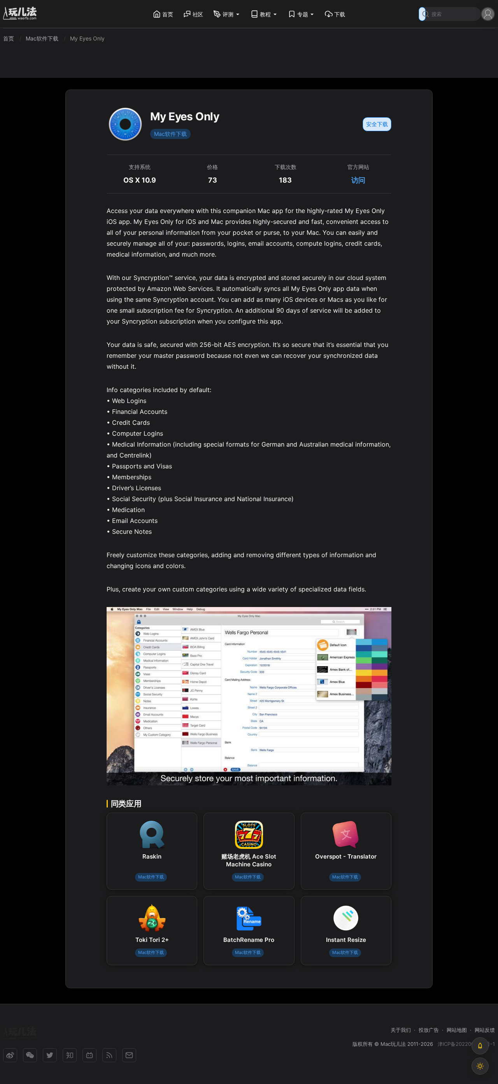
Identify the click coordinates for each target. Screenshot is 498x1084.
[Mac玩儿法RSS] (109, 1055)
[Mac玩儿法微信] (30, 1055)
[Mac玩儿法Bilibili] (89, 1055)
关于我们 (401, 1030)
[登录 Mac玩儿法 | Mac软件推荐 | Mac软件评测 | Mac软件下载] (488, 13)
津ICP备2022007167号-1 (466, 1044)
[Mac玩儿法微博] (10, 1055)
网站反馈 (485, 1030)
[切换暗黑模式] (480, 1066)
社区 (198, 14)
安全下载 (377, 124)
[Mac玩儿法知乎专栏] (70, 1055)
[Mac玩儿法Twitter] (50, 1055)
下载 (339, 14)
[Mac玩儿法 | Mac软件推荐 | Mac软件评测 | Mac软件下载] (22, 14)
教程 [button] (265, 14)
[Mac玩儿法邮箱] (129, 1055)
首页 (167, 14)
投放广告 (429, 1030)
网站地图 (457, 1030)
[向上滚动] (480, 1045)
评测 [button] (228, 14)
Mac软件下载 (170, 133)
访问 (358, 180)
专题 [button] (302, 14)
